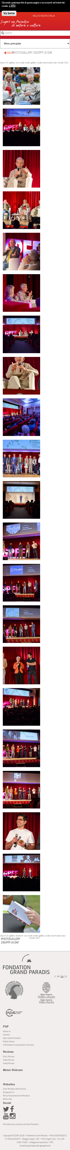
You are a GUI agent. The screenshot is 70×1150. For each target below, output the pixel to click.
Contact (6, 1035)
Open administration (12, 1038)
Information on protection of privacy (18, 1045)
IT (55, 977)
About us (7, 1031)
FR (58, 977)
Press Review (8, 1057)
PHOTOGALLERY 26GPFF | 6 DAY (32, 52)
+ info (12, 5)
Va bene (9, 13)
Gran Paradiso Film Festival (14, 1089)
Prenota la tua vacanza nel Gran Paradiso (21, 1124)
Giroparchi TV (8, 1092)
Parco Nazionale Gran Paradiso (16, 1096)
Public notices (9, 1041)
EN (62, 977)
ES (66, 977)
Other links (7, 1099)
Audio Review (8, 1063)
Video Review (8, 1060)
